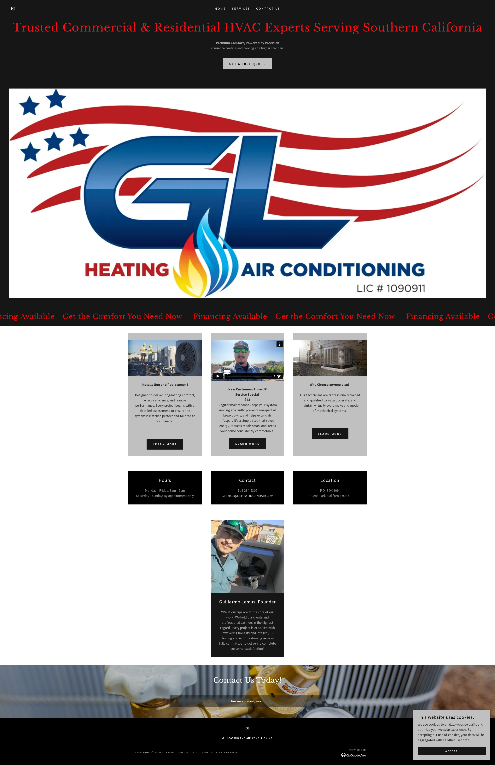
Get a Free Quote (247, 64)
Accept (451, 751)
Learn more (165, 444)
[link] (13, 8)
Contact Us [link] (268, 8)
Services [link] (241, 8)
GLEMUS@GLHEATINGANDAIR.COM (247, 495)
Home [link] (220, 8)
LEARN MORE (247, 444)
